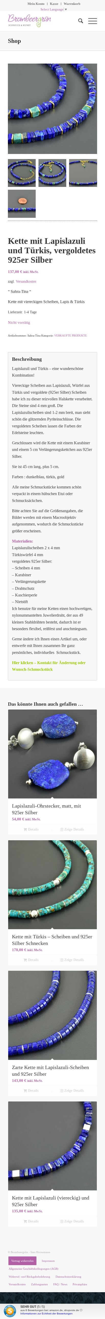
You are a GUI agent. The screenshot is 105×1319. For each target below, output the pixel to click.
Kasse (54, 4)
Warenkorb (72, 4)
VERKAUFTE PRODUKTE (70, 335)
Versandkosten (26, 281)
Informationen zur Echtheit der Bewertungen (46, 1313)
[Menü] (90, 21)
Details (32, 829)
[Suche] (78, 21)
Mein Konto (36, 4)
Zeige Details (73, 829)
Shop (14, 41)
